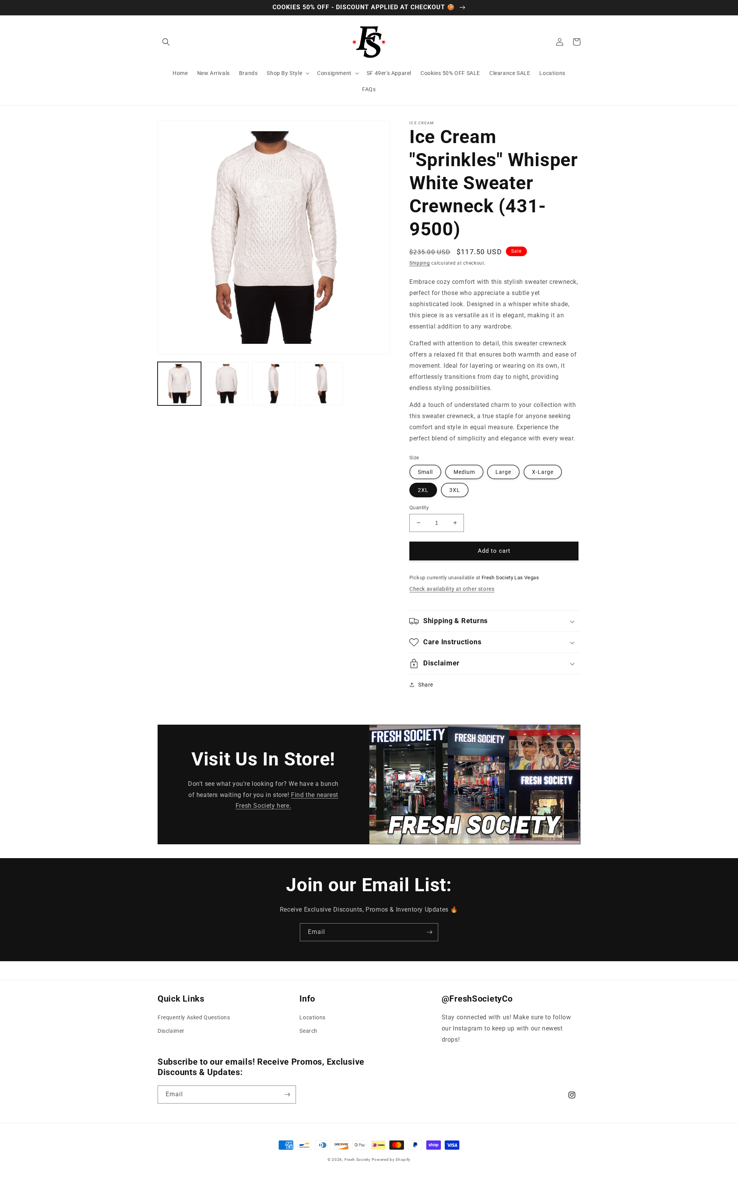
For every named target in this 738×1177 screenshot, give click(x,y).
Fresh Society (357, 1159)
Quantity (419, 507)
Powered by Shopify (391, 1159)
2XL (423, 490)
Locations (312, 1017)
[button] (166, 41)
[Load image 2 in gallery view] (226, 383)
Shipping (419, 263)
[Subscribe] (429, 932)
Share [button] (425, 685)
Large (503, 472)
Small (425, 472)
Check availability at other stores (451, 589)
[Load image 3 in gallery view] (274, 383)
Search (308, 1031)
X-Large (543, 472)
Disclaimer (171, 1031)
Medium (464, 472)
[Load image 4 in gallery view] (321, 383)
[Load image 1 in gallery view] (179, 383)
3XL (454, 490)
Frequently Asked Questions (194, 1017)
